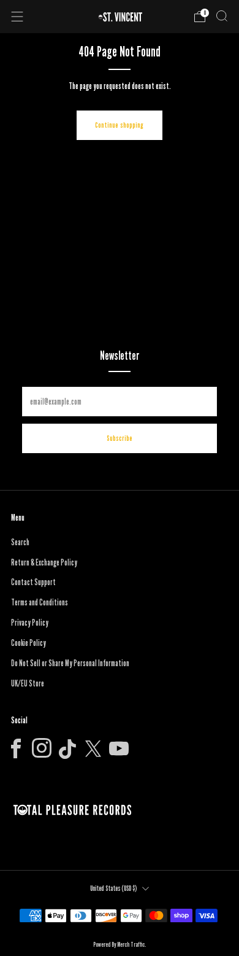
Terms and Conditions (39, 602)
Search (20, 542)
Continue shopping (119, 125)
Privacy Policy (29, 623)
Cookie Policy (28, 643)
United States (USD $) (113, 888)
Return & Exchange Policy (44, 562)
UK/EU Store (27, 683)
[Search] (222, 16)
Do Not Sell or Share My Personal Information (70, 663)
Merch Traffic (131, 944)
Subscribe (119, 438)
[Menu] (17, 16)
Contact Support (33, 582)
